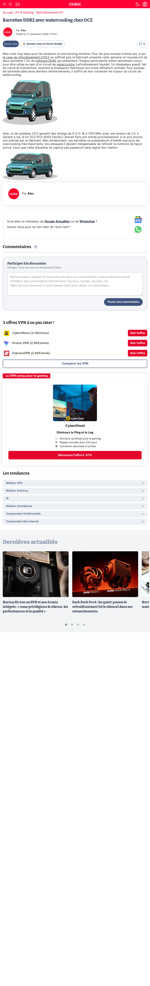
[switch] (137, 4)
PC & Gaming (24, 12)
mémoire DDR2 (46, 60)
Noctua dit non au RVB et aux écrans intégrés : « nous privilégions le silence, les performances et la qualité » (35, 606)
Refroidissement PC (49, 12)
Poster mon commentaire (123, 302)
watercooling (66, 64)
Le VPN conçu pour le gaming (26, 375)
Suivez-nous (10, 44)
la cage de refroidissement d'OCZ (26, 57)
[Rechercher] (10, 4)
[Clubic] (75, 4)
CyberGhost (75, 426)
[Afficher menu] (4, 4)
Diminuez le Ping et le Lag (75, 432)
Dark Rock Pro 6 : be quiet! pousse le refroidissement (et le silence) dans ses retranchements (102, 606)
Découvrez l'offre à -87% (75, 455)
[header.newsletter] (17, 4)
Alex (23, 30)
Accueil (8, 12)
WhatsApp (87, 221)
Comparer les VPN (75, 363)
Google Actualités (57, 221)
